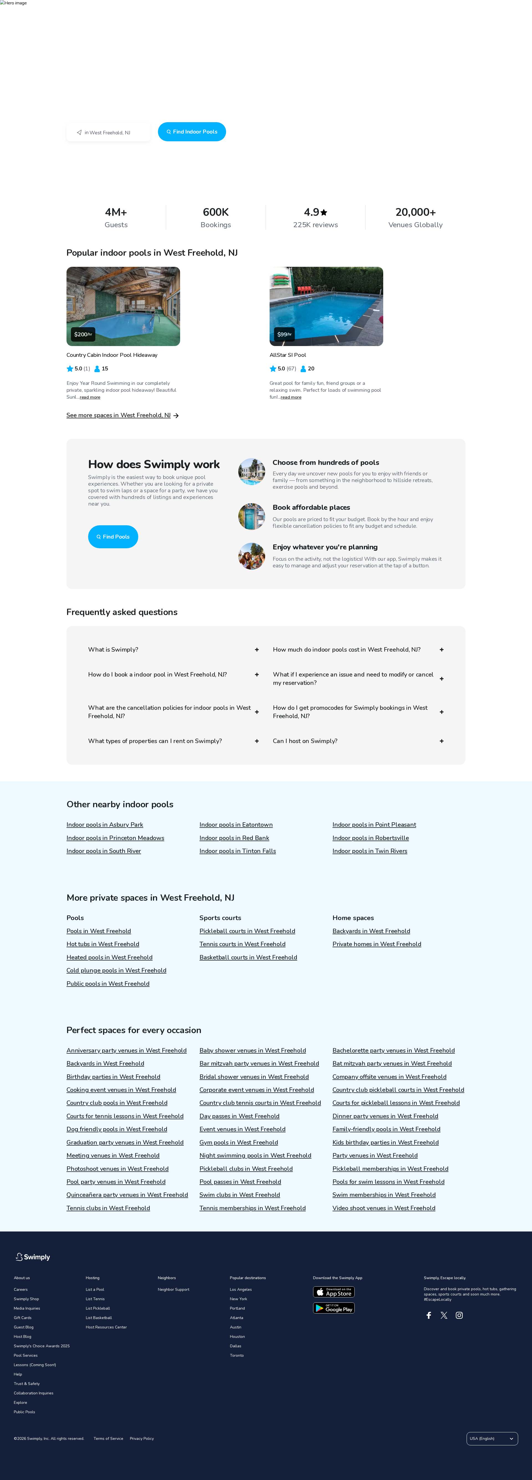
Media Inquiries (27, 1308)
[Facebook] (429, 1315)
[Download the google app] (334, 1307)
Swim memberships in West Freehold (384, 1195)
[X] (444, 1315)
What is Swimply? (113, 650)
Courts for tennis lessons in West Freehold (125, 1116)
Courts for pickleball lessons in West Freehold (396, 1103)
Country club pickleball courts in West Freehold (398, 1090)
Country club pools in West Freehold (116, 1103)
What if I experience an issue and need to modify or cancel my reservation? (353, 678)
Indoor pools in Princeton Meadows (115, 838)
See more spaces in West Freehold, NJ (118, 415)
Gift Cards (23, 1317)
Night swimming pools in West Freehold (255, 1155)
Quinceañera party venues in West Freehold (127, 1195)
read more (90, 397)
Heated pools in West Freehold (109, 957)
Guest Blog (24, 1327)
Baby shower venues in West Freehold (253, 1050)
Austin (235, 1327)
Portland (237, 1308)
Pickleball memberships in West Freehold (390, 1169)
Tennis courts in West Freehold (242, 944)
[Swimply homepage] (266, 8)
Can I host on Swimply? (305, 741)
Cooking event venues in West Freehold (121, 1090)
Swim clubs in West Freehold (240, 1195)
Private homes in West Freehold (376, 944)
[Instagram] (459, 1315)
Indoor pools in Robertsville (370, 838)
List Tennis (95, 1299)
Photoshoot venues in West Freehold (117, 1169)
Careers (21, 1289)
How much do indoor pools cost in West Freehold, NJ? (347, 650)
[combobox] (108, 131)
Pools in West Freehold (98, 931)
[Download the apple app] (334, 1291)
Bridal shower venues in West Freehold (254, 1077)
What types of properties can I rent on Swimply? (155, 741)
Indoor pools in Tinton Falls (238, 851)
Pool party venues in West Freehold (116, 1182)
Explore (20, 1402)
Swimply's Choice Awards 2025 (42, 1346)
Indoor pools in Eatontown (236, 825)
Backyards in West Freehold (371, 931)
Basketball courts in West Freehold (248, 957)
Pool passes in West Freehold (240, 1182)
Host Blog (22, 1336)
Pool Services (26, 1355)
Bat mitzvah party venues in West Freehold (392, 1063)
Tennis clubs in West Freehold (108, 1208)
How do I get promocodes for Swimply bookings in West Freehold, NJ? (350, 712)
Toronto (237, 1355)
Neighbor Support (173, 1289)
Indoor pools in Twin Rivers (369, 851)
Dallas (235, 1346)
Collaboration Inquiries (33, 1393)
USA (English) (482, 1438)
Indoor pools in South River (103, 851)
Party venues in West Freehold (375, 1155)
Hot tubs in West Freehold (102, 944)
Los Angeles (241, 1289)
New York (238, 1299)
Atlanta (236, 1317)
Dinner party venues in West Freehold (385, 1116)
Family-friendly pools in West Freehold (386, 1129)
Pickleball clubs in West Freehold (246, 1169)
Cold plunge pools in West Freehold (116, 970)
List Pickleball (98, 1308)
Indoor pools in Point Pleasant (374, 825)
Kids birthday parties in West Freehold (385, 1142)
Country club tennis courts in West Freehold (260, 1103)
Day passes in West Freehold (240, 1116)
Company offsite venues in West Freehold (389, 1077)
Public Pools (24, 1412)
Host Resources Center (106, 1327)
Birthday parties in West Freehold (113, 1077)
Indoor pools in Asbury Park (104, 825)
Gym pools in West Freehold (239, 1142)
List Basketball (99, 1317)
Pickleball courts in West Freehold (247, 931)
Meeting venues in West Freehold (113, 1155)
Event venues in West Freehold (243, 1129)
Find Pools (116, 537)
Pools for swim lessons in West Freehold (388, 1182)
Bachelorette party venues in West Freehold (393, 1050)
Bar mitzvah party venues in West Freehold (259, 1063)
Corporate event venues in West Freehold (257, 1090)
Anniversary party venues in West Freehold (126, 1050)
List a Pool (95, 1289)
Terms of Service (108, 1438)
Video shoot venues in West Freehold (383, 1208)
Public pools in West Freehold (108, 984)
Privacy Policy (142, 1438)
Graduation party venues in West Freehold (125, 1142)
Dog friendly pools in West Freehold (116, 1129)
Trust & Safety (27, 1383)
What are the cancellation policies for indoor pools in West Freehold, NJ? (169, 712)
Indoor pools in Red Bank (234, 838)
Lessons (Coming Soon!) (35, 1365)
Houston (237, 1336)
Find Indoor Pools (195, 131)
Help (18, 1374)
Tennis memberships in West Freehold (253, 1208)
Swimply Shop (26, 1299)
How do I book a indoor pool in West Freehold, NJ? (157, 674)
